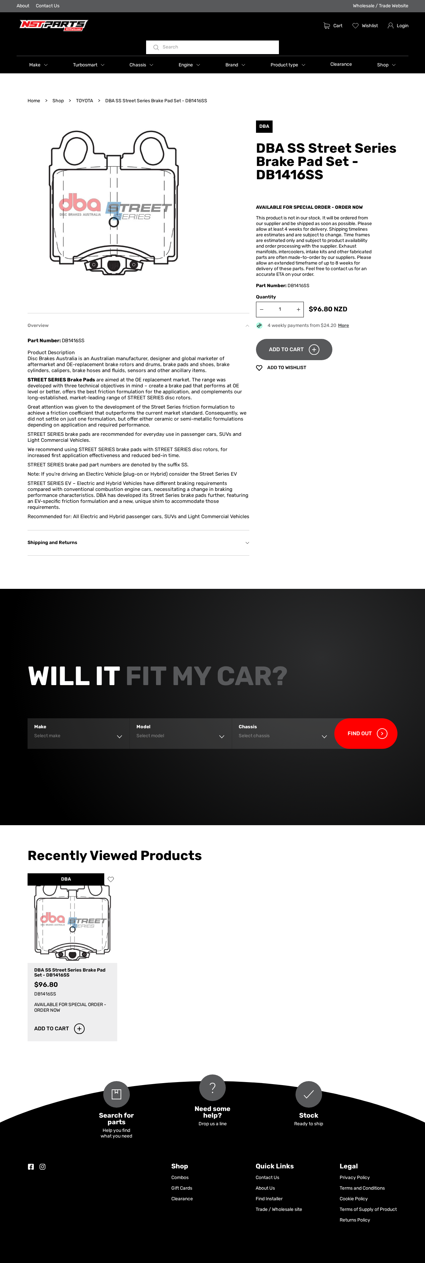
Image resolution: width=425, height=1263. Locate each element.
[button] (38, 64)
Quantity (266, 297)
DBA (66, 879)
